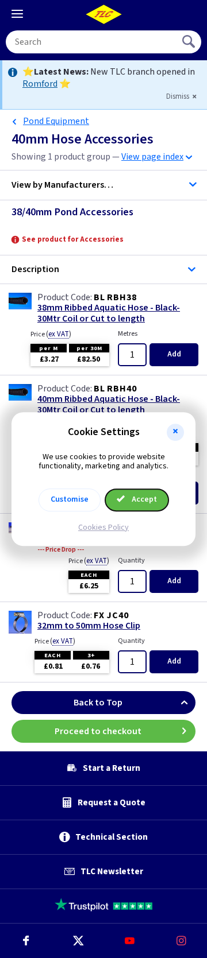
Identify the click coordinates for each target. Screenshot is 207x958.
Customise (70, 499)
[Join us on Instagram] (181, 941)
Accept (143, 499)
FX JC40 (111, 615)
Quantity (131, 560)
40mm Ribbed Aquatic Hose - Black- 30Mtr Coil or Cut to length (108, 405)
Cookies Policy (103, 527)
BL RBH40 (115, 388)
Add (174, 354)
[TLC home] (103, 14)
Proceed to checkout (98, 731)
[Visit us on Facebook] (26, 941)
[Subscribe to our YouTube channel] (129, 941)
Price (50, 334)
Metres (127, 334)
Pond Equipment (56, 121)
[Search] (189, 41)
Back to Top (98, 702)
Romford (39, 83)
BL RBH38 (115, 297)
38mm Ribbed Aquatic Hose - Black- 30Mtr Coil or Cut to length (108, 313)
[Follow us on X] (77, 941)
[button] (175, 432)
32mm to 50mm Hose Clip (88, 625)
